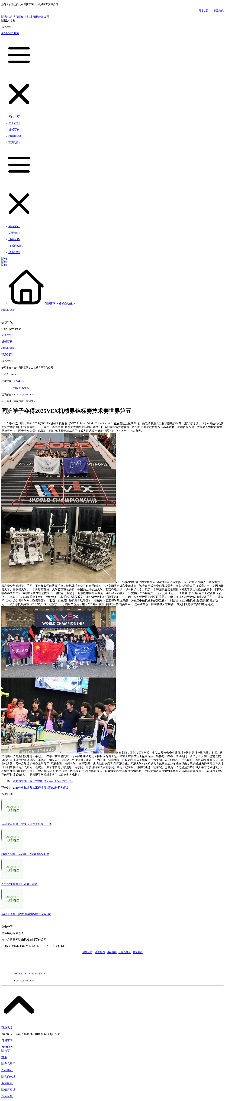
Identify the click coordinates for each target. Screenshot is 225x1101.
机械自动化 (66, 303)
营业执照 (7, 1027)
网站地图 (7, 1047)
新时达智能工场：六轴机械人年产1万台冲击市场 (43, 781)
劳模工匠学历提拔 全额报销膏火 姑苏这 (26, 914)
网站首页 (203, 10)
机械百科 (7, 341)
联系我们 (7, 354)
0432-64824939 (10, 33)
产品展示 (7, 1070)
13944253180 (20, 381)
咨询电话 (7, 1083)
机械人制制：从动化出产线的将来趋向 (25, 854)
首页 (4, 1057)
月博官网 (50, 303)
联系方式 (219, 10)
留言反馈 (7, 1096)
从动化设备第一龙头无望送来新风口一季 (26, 824)
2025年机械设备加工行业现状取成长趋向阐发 (41, 787)
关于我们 (7, 334)
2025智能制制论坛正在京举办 (19, 884)
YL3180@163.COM (24, 980)
